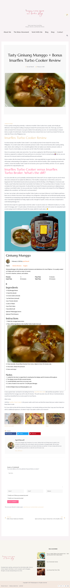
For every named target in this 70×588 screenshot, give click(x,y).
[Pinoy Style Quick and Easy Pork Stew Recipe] (34, 418)
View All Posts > (19, 450)
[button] (10, 433)
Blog (46, 32)
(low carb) (42, 392)
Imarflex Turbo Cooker (15, 402)
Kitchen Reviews (17, 265)
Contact (60, 32)
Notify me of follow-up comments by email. (18, 495)
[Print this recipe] (6, 284)
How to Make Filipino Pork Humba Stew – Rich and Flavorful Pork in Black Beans (58, 554)
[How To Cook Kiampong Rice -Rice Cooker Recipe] (55, 418)
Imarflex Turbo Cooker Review (26, 138)
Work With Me (37, 32)
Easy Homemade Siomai (52, 561)
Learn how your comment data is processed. (33, 507)
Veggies (25, 265)
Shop (52, 32)
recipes (9, 431)
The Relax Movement (21, 32)
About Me (7, 32)
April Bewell (26, 261)
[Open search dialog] (67, 35)
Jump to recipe (9, 123)
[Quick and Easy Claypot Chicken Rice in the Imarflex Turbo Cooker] (14, 418)
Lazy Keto (37, 392)
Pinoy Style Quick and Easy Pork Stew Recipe (34, 424)
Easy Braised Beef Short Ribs (53, 570)
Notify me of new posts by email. (16, 498)
